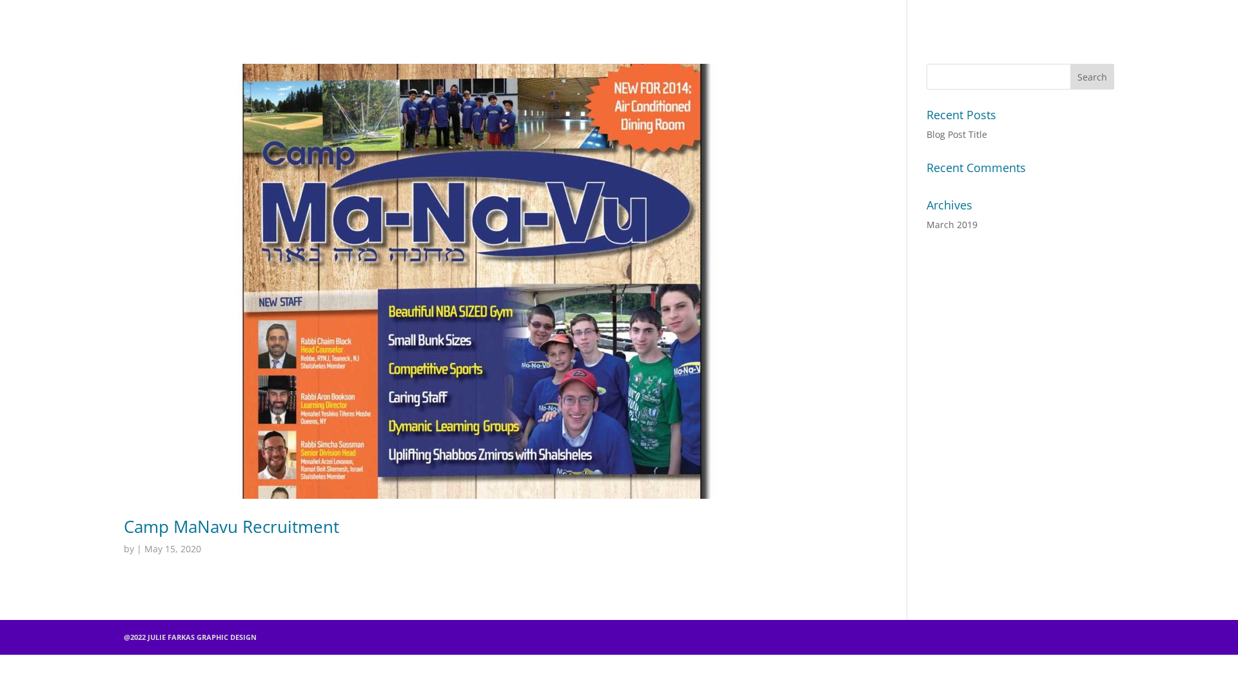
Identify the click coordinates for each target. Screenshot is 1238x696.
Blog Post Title (957, 134)
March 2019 (952, 224)
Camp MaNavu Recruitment (231, 526)
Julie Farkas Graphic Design (613, 16)
